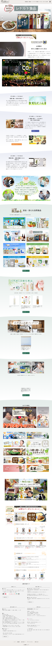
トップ (14, 641)
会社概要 (18, 641)
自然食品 (26, 1)
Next (49, 17)
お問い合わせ (36, 641)
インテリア (34, 1)
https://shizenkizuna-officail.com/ (32, 626)
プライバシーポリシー (30, 641)
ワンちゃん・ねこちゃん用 (43, 1)
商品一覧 (24, 270)
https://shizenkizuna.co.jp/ (31, 623)
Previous (2, 17)
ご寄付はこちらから (15, 144)
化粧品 (30, 1)
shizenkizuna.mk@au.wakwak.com (41, 615)
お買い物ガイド (23, 641)
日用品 (37, 1)
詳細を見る (33, 130)
